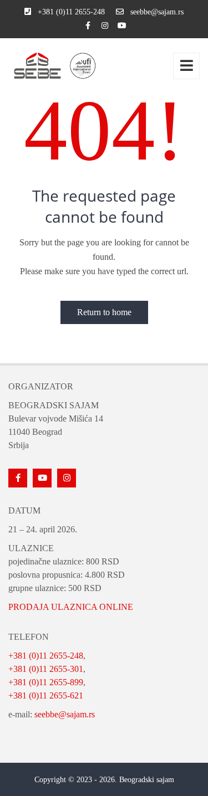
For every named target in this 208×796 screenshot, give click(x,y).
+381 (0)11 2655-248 (45, 655)
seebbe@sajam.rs (64, 714)
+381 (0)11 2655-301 (45, 669)
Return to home (104, 312)
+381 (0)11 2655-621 (45, 695)
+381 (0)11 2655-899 (45, 682)
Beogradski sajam (146, 780)
